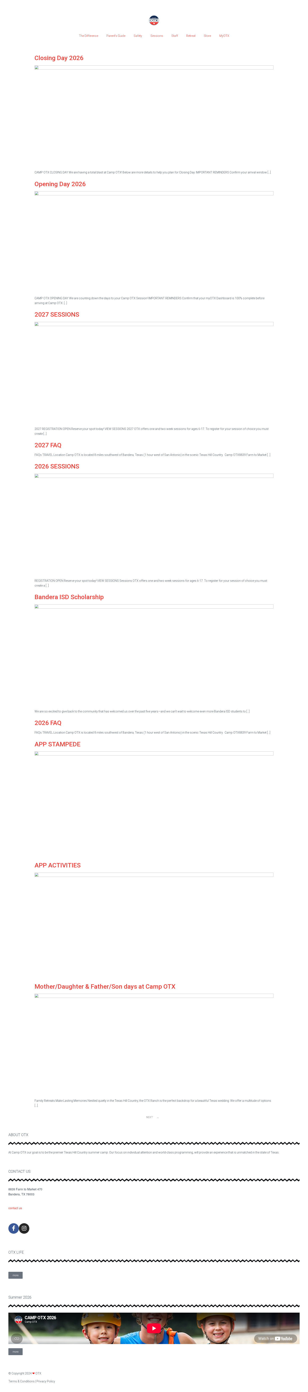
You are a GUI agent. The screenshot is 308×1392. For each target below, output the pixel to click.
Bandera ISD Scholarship (69, 597)
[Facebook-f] (13, 1228)
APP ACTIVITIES (58, 865)
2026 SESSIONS (57, 466)
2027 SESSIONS (57, 314)
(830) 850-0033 (18, 1201)
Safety (138, 35)
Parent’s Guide (115, 35)
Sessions (156, 35)
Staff (174, 35)
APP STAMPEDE (57, 744)
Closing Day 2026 (59, 58)
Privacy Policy (45, 1381)
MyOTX (224, 35)
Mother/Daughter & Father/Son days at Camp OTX (105, 986)
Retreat (190, 35)
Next (152, 1117)
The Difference (88, 35)
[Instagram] (24, 1228)
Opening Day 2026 (60, 184)
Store (207, 35)
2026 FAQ (48, 722)
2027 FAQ (48, 445)
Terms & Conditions (21, 1381)
